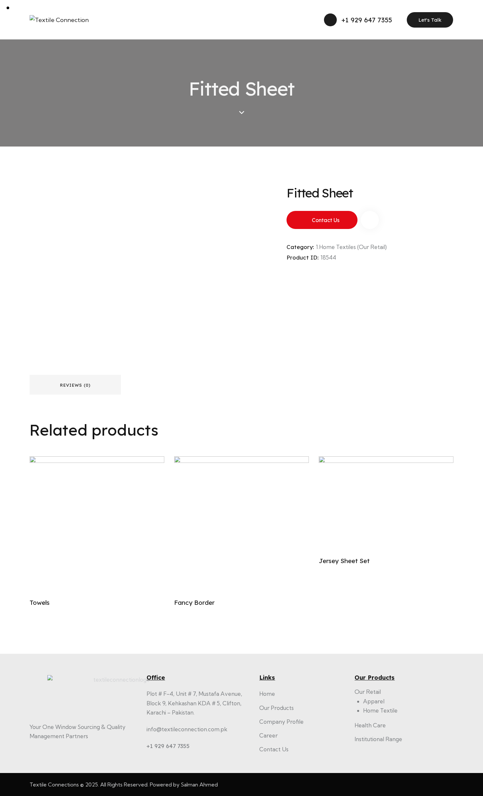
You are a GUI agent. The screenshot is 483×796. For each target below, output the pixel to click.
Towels (40, 602)
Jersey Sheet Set (344, 561)
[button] (370, 220)
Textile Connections (54, 784)
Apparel (373, 701)
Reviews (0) (75, 385)
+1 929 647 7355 (168, 745)
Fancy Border (194, 602)
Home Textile (380, 710)
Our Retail (368, 691)
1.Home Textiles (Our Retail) (351, 246)
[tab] (75, 385)
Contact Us (325, 220)
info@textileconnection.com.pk (187, 729)
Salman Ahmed (199, 784)
